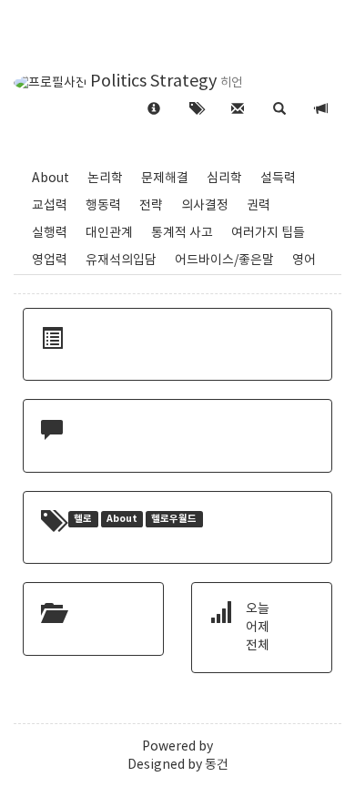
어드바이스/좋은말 (224, 260)
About (50, 178)
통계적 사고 (182, 233)
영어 (304, 260)
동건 (216, 765)
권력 (258, 206)
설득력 (278, 178)
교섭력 (49, 206)
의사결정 (204, 206)
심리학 (224, 178)
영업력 (49, 260)
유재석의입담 (121, 260)
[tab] (279, 110)
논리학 (105, 178)
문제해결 (164, 178)
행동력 (103, 206)
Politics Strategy (153, 81)
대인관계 (109, 233)
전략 (151, 206)
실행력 (49, 233)
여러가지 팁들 (268, 233)
